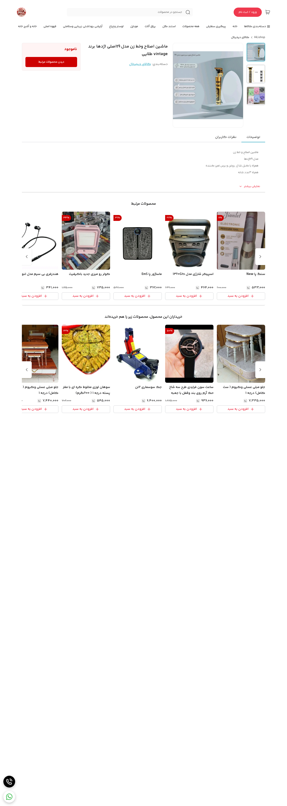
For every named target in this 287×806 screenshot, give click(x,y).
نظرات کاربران (225, 137)
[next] (27, 256)
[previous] (260, 256)
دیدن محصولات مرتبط (51, 62)
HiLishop (259, 37)
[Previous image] (178, 85)
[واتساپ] (9, 797)
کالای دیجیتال (240, 37)
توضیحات (253, 137)
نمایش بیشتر (252, 186)
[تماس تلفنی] (9, 782)
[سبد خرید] (267, 12)
